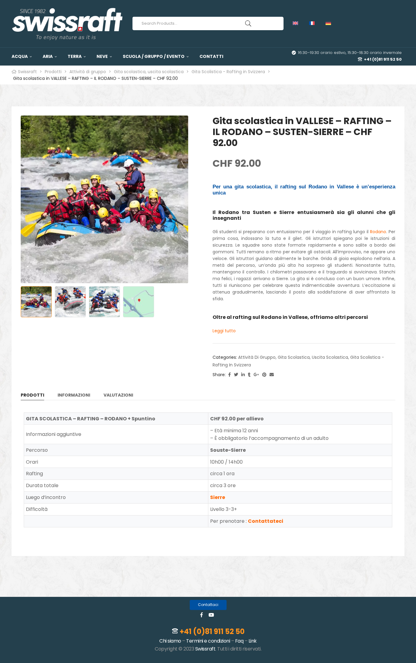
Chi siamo (170, 640)
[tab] (32, 396)
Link (253, 640)
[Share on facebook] (229, 374)
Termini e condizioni (208, 640)
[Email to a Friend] (271, 374)
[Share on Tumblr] (249, 374)
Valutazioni (118, 395)
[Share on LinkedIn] (243, 374)
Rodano (378, 232)
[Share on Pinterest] (264, 374)
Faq (239, 640)
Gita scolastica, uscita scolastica (313, 357)
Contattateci (265, 521)
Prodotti (32, 395)
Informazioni (74, 395)
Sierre (217, 497)
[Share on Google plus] (256, 374)
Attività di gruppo (257, 357)
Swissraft (205, 648)
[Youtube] (211, 615)
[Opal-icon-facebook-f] (201, 615)
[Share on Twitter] (236, 374)
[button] (208, 605)
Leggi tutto (224, 331)
